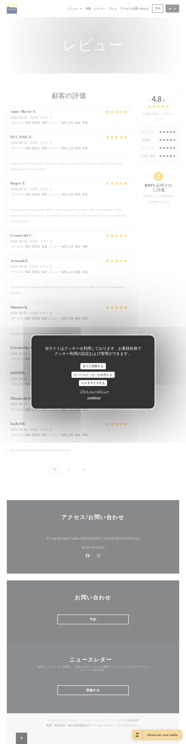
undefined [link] (93, 397)
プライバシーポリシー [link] (94, 391)
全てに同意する (93, 366)
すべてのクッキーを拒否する (93, 374)
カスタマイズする (93, 383)
